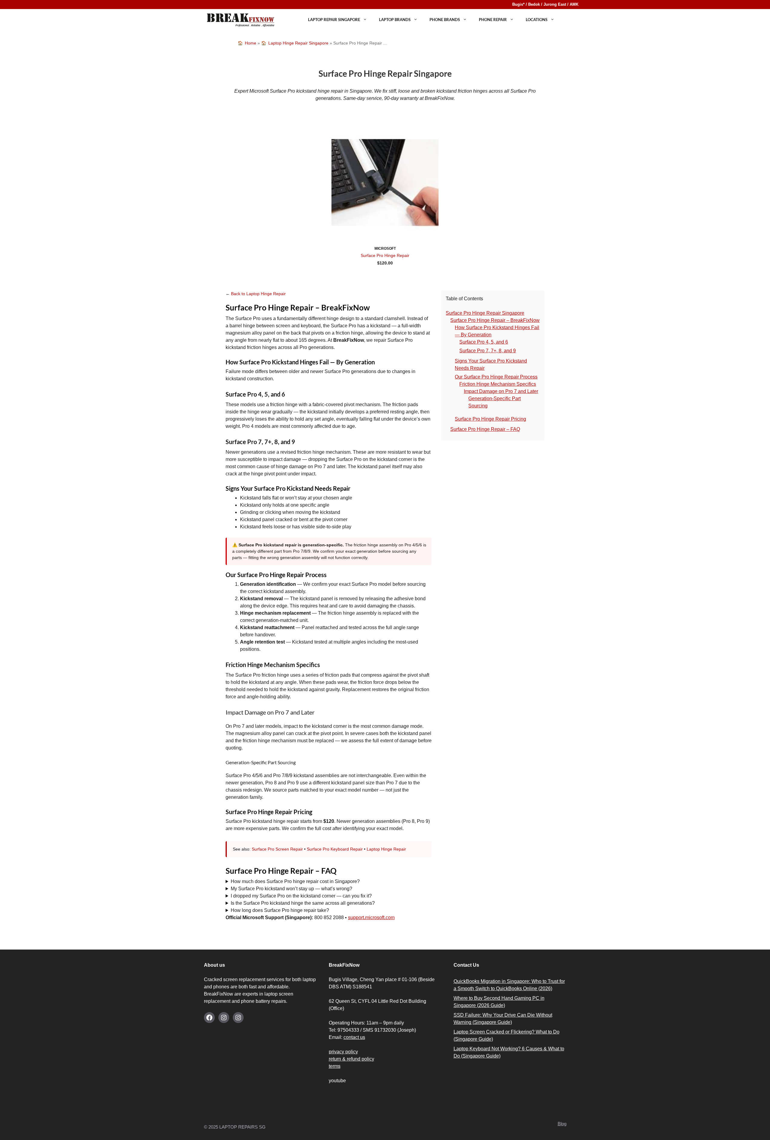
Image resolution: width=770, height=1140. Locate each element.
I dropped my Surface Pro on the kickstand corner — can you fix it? (301, 895)
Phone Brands (445, 19)
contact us (354, 1037)
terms (334, 1066)
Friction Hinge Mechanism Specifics (497, 384)
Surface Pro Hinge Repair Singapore (485, 313)
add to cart (385, 271)
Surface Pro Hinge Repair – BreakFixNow (495, 320)
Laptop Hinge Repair (386, 849)
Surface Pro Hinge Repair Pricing (490, 419)
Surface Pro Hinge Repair (385, 255)
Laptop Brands (395, 19)
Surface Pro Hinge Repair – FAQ (485, 429)
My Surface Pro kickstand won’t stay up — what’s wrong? (291, 888)
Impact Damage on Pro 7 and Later (501, 391)
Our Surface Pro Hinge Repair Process (496, 376)
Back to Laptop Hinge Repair (258, 293)
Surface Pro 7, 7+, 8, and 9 (487, 350)
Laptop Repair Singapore (334, 19)
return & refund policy (351, 1058)
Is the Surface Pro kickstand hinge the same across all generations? (303, 903)
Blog (562, 1123)
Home (250, 43)
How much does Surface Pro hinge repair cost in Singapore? (295, 881)
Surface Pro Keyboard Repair (335, 849)
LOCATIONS (536, 19)
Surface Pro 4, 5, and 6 (483, 341)
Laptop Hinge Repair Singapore (298, 43)
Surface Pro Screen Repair (277, 849)
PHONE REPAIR (493, 19)
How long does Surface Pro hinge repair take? (280, 910)
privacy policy (343, 1051)
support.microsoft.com (371, 917)
